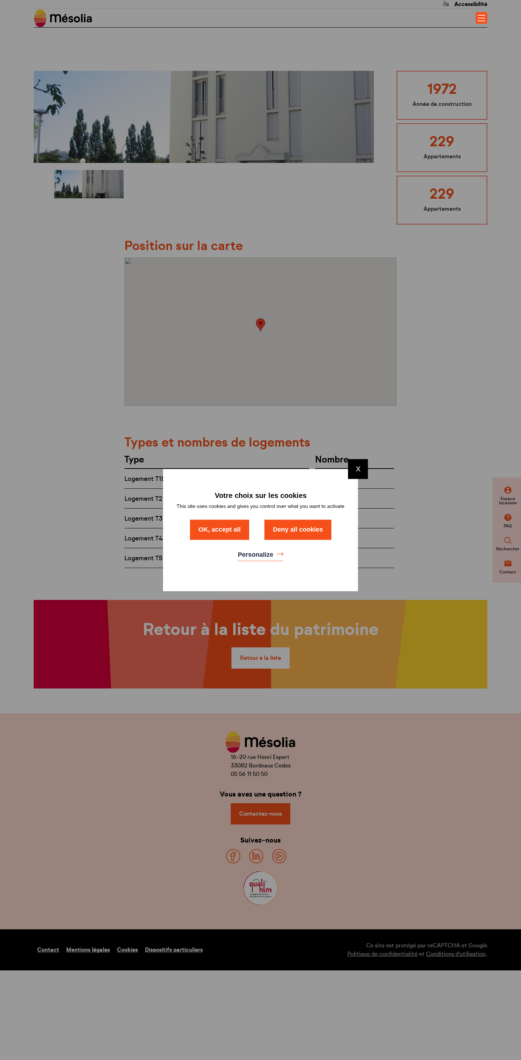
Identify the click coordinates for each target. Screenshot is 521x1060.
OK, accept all (219, 529)
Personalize (256, 555)
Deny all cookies (298, 529)
